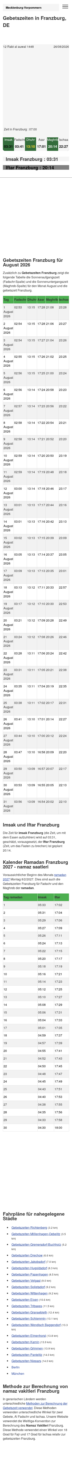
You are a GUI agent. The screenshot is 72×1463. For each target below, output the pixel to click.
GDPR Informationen (17, 1457)
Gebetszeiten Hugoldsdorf (29, 1268)
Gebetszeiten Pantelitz (27, 1354)
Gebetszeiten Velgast (26, 1280)
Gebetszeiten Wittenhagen (30, 1293)
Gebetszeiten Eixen (25, 1299)
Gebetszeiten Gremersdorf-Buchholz (36, 1244)
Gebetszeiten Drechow (27, 1255)
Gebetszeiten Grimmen (27, 1348)
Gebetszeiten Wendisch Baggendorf (36, 1325)
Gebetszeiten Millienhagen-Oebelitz (36, 1234)
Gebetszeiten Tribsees (27, 1306)
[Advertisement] (36, 91)
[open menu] (65, 7)
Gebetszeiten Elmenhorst (29, 1335)
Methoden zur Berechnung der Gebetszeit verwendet (35, 1405)
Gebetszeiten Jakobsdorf (28, 1261)
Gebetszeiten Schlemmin (29, 1318)
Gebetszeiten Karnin (25, 1342)
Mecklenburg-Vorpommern (23, 7)
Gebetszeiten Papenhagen (30, 1274)
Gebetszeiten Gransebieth (29, 1312)
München (18, 1373)
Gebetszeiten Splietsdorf (28, 1287)
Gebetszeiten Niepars (26, 1361)
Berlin (16, 1367)
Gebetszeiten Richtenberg (29, 1227)
